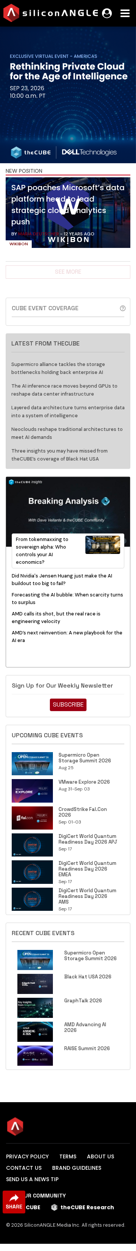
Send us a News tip (32, 1179)
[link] (68, 214)
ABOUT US (100, 1156)
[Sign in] (106, 13)
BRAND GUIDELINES (76, 1168)
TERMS (67, 1156)
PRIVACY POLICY (27, 1156)
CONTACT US (24, 1168)
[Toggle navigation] (125, 13)
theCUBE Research (87, 1207)
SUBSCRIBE (68, 704)
